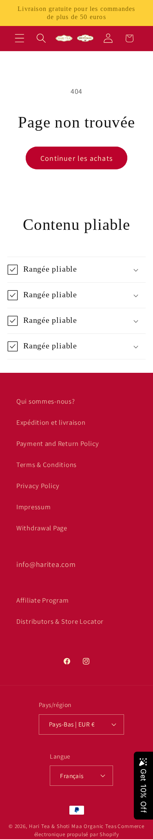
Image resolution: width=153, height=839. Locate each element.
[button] (20, 38)
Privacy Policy (38, 485)
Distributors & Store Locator (60, 621)
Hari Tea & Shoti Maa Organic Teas (73, 826)
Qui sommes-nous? (45, 401)
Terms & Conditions (46, 464)
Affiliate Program (42, 600)
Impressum (33, 506)
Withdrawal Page (41, 527)
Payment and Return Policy (57, 443)
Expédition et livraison (51, 422)
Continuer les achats (76, 158)
